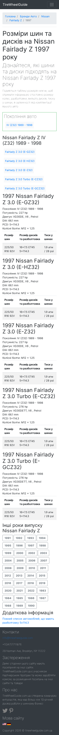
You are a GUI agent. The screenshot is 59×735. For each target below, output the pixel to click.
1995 (8, 545)
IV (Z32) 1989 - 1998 (19, 125)
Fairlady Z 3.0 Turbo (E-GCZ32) (25, 188)
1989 (19, 605)
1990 (31, 605)
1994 (42, 538)
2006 (31, 560)
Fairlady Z (16, 20)
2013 (19, 575)
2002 (31, 553)
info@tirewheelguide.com (17, 637)
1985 (19, 598)
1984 (8, 598)
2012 (8, 575)
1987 (42, 598)
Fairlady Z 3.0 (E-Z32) (19, 170)
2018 (30, 583)
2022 (31, 590)
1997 (31, 545)
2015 (42, 575)
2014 (30, 575)
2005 (20, 560)
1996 (19, 545)
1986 (31, 598)
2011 (43, 568)
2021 (19, 590)
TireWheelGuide (15, 5)
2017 (19, 583)
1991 (8, 538)
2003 (43, 553)
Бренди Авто (28, 16)
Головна (10, 16)
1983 (42, 590)
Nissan (45, 16)
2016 (8, 583)
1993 (30, 538)
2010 (32, 568)
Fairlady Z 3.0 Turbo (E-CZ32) (24, 179)
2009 (20, 568)
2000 (19, 553)
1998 (42, 545)
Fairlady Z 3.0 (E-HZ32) (20, 161)
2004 (8, 560)
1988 (8, 605)
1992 (19, 538)
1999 (8, 553)
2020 (8, 590)
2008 (8, 568)
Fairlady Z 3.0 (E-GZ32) (20, 151)
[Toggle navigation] (51, 4)
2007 (43, 560)
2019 (42, 583)
